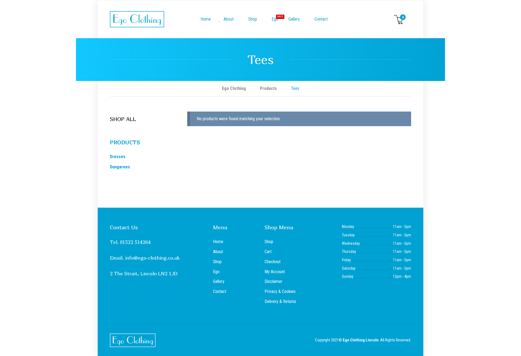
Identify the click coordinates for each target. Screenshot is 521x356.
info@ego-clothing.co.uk (152, 258)
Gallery (294, 19)
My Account (275, 271)
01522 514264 (135, 242)
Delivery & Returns (280, 301)
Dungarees (120, 166)
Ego (276, 18)
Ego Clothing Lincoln (361, 340)
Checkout (273, 261)
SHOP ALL (123, 119)
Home (205, 19)
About (228, 19)
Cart (268, 251)
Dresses (117, 156)
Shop (252, 19)
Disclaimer (273, 281)
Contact (320, 19)
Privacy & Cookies (280, 291)
